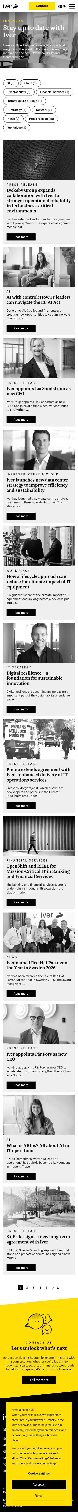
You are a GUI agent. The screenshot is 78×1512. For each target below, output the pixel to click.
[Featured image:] (39, 179)
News (13, 119)
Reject (39, 1495)
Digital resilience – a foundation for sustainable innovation (34, 678)
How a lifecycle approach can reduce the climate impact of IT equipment (39, 582)
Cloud (30, 83)
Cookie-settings (39, 1473)
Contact (42, 6)
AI (11, 83)
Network (44, 110)
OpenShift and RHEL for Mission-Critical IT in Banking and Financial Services (38, 871)
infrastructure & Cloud (24, 101)
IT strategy (16, 110)
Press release (41, 119)
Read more (21, 237)
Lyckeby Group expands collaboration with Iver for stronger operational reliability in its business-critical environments (39, 201)
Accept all (39, 1484)
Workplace (16, 127)
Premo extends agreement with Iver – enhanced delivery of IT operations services (39, 775)
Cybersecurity (18, 92)
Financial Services (54, 92)
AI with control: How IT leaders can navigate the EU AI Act (39, 300)
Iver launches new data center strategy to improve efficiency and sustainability (37, 485)
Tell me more (39, 1380)
